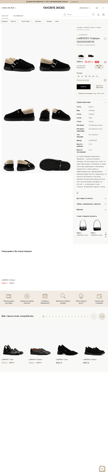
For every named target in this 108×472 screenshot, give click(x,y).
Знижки (49, 21)
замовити (74, 1)
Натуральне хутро (95, 129)
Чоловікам (18, 16)
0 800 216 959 (8, 8)
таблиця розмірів (83, 80)
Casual (91, 121)
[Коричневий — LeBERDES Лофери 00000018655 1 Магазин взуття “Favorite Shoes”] (91, 53)
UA (97, 8)
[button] (43, 316)
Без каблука (93, 134)
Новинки (5, 21)
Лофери (92, 110)
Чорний (91, 114)
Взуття (13, 21)
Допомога (84, 8)
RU (103, 8)
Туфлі (98, 27)
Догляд (38, 21)
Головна (79, 27)
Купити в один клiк (99, 86)
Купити (83, 86)
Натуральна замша (96, 125)
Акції (56, 21)
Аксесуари (26, 21)
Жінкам (5, 16)
